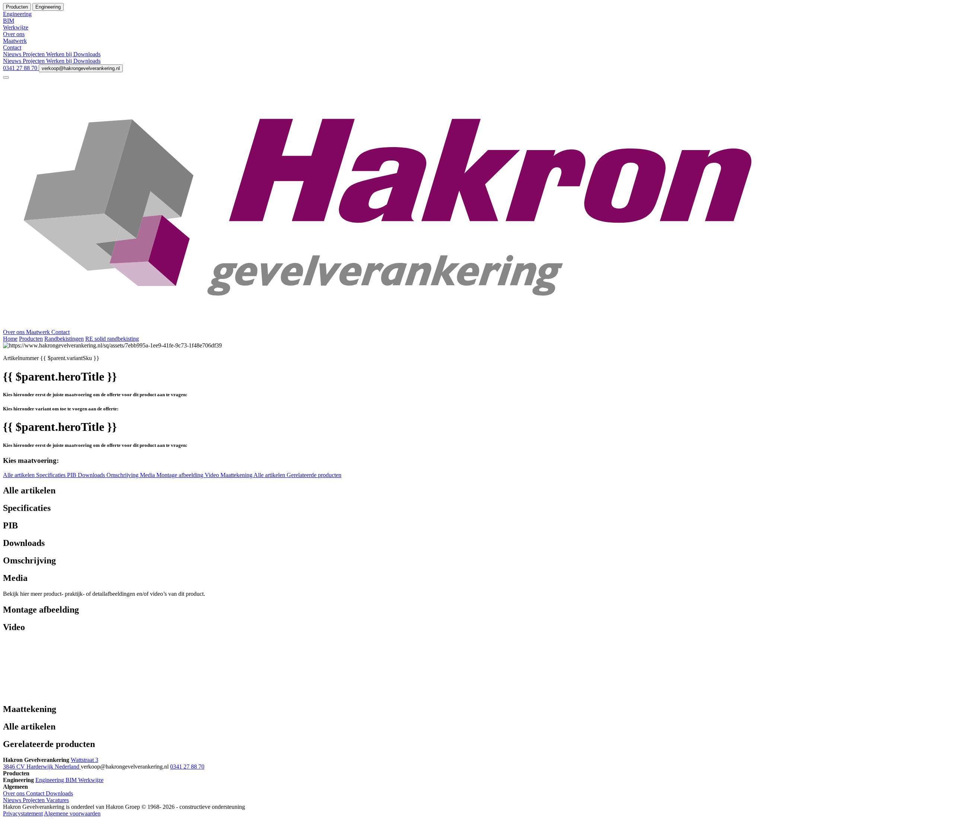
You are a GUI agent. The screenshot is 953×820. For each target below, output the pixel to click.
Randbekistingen (64, 339)
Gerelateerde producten (314, 475)
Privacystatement (23, 813)
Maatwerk (38, 332)
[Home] (476, 325)
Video (212, 475)
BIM (72, 780)
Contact (60, 332)
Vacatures (57, 800)
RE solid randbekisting (112, 339)
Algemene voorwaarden (72, 813)
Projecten (34, 54)
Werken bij (59, 54)
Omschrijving (123, 475)
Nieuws (13, 54)
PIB (72, 475)
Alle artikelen (19, 475)
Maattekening (237, 475)
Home (10, 339)
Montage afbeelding (180, 475)
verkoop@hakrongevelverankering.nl (81, 68)
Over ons (14, 332)
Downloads (87, 54)
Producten (31, 339)
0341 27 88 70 (21, 68)
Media (148, 475)
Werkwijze (90, 780)
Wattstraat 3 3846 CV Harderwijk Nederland (50, 763)
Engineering (50, 780)
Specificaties (51, 475)
